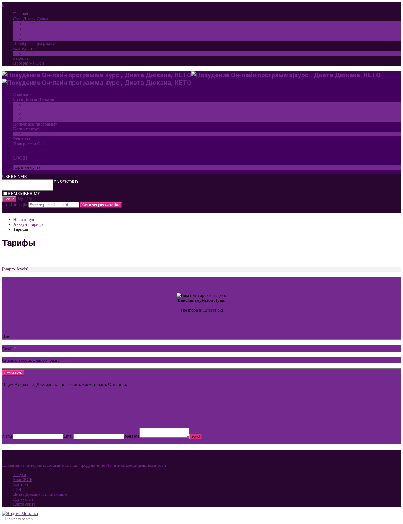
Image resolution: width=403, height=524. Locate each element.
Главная (20, 14)
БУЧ (17, 489)
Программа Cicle (28, 63)
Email (9, 348)
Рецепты (21, 58)
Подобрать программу (34, 43)
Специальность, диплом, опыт (30, 360)
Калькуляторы (37, 53)
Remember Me (24, 193)
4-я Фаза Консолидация (46, 38)
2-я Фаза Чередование (44, 28)
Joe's (397, 315)
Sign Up (25, 199)
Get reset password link (101, 205)
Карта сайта (24, 504)
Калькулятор (25, 48)
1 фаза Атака (36, 23)
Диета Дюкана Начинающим (40, 494)
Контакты (22, 484)
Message (131, 436)
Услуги (19, 474)
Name (7, 436)
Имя (6, 336)
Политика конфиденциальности (136, 465)
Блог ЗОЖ (22, 479)
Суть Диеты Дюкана (32, 18)
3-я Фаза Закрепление (44, 33)
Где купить (23, 499)
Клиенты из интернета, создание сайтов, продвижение (53, 465)
